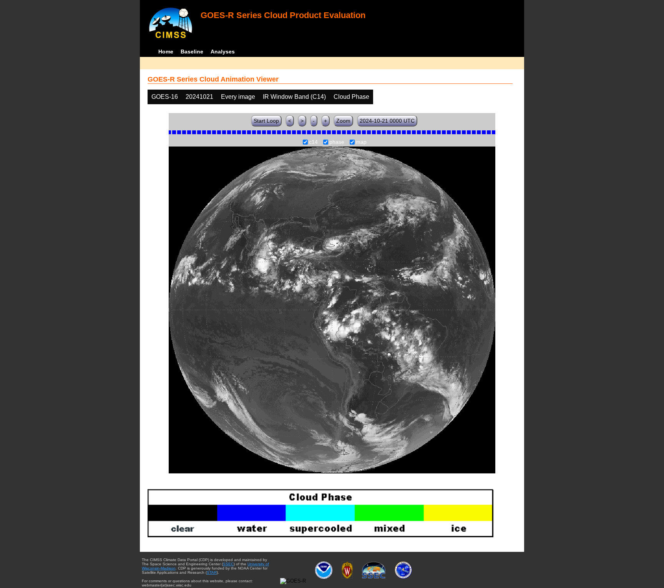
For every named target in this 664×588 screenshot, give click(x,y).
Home (165, 51)
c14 (313, 142)
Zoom (343, 121)
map (361, 142)
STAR (212, 572)
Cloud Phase (351, 96)
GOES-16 (164, 96)
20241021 (199, 96)
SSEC (228, 564)
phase (336, 142)
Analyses (223, 51)
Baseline (192, 51)
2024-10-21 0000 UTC (387, 121)
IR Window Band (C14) (294, 96)
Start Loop (266, 121)
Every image (238, 96)
